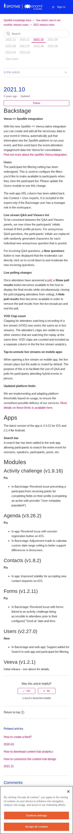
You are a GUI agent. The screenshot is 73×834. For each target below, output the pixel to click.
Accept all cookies (36, 826)
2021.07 (25, 46)
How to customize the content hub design (30, 759)
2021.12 (11, 39)
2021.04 (11, 52)
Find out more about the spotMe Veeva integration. (35, 154)
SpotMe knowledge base (17, 20)
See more (12, 58)
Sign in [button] (61, 6)
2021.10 (38, 39)
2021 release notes (44, 24)
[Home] (24, 9)
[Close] (68, 791)
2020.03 (9, 744)
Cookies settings (36, 815)
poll (49, 280)
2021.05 (53, 46)
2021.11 (25, 39)
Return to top (12, 712)
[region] (36, 810)
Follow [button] (36, 103)
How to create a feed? (18, 736)
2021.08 (11, 46)
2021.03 (25, 52)
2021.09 (52, 39)
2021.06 (39, 46)
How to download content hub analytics (28, 751)
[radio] (26, 691)
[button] (53, 7)
